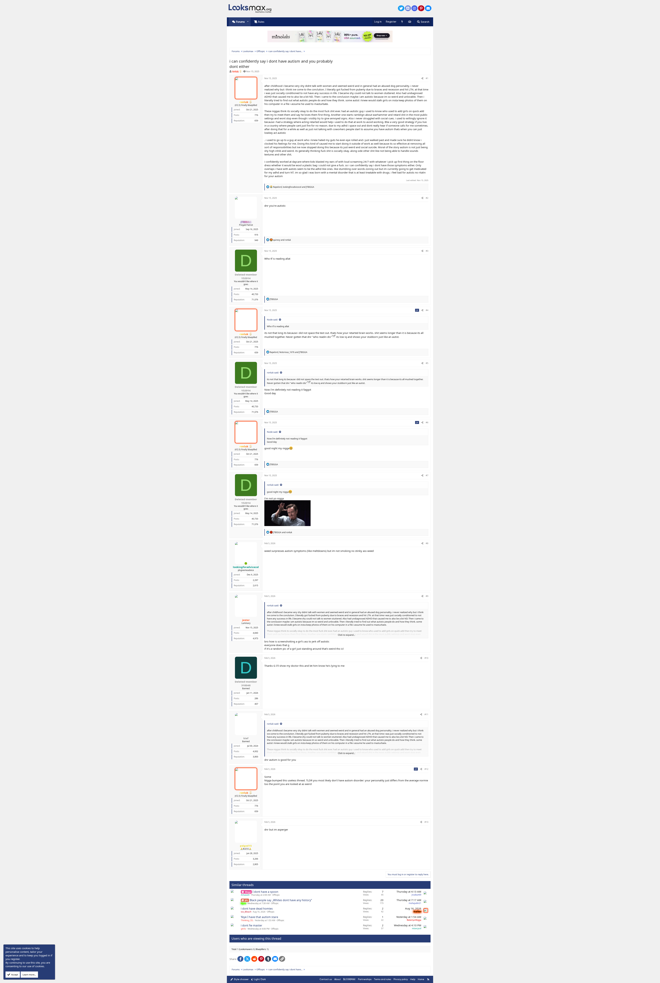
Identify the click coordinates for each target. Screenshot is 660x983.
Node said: (272, 319)
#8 (427, 543)
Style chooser (241, 979)
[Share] (422, 78)
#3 (427, 250)
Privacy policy (401, 979)
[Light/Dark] (409, 21)
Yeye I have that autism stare (259, 917)
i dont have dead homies (257, 908)
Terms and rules (382, 979)
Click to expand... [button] (346, 634)
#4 (427, 310)
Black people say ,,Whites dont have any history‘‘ (281, 900)
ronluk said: (273, 372)
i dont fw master (251, 925)
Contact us (326, 979)
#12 (426, 769)
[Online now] (246, 563)
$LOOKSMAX (349, 979)
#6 (427, 422)
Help (412, 979)
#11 (426, 714)
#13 (426, 822)
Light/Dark (260, 979)
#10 (426, 658)
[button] (247, 21)
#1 (427, 78)
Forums (240, 21)
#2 (427, 197)
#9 (427, 596)
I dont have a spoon (265, 892)
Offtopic (276, 894)
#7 (427, 475)
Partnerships (364, 979)
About (337, 979)
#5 (427, 363)
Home (421, 979)
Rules (261, 21)
